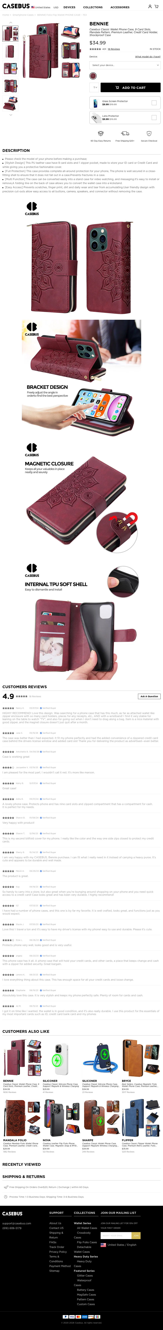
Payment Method (60, 1266)
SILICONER (50, 1080)
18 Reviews (114, 49)
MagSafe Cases (86, 1294)
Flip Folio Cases (87, 1242)
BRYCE (126, 1080)
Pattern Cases (85, 1299)
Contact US (56, 1228)
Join (135, 1235)
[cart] (156, 6)
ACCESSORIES (119, 7)
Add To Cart (133, 88)
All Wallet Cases (87, 1228)
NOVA (47, 1140)
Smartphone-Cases (23, 15)
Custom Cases (86, 1304)
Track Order (56, 1247)
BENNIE (8, 1080)
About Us (55, 1223)
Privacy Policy (58, 1251)
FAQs (52, 1242)
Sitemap (54, 1270)
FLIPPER (127, 1140)
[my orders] (150, 6)
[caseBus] (16, 6)
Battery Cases (85, 1289)
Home (5, 15)
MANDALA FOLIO (15, 1140)
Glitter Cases (85, 1275)
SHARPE (87, 1140)
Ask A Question (149, 696)
